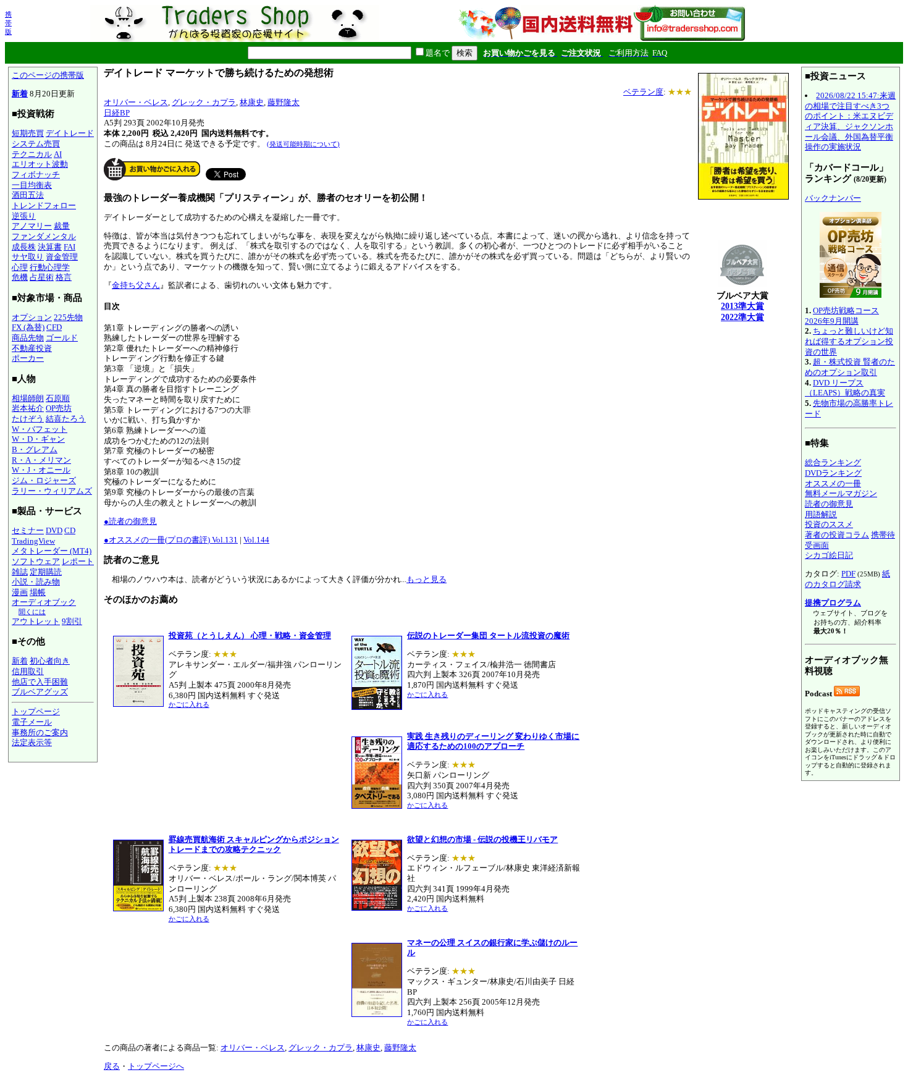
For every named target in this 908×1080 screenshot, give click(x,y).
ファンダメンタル (44, 236)
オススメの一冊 (833, 483)
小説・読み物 (36, 581)
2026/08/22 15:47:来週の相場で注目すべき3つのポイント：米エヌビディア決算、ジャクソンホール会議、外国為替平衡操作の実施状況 (850, 121)
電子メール (32, 722)
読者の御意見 (829, 503)
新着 (20, 93)
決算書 (50, 246)
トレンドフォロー (44, 205)
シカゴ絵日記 (829, 555)
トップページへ (156, 1066)
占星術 (42, 277)
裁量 (62, 225)
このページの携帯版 (48, 75)
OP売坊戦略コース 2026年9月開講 (842, 316)
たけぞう (28, 418)
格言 (64, 277)
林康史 (252, 102)
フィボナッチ (36, 174)
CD (69, 530)
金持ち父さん (136, 285)
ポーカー (28, 358)
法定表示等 (32, 742)
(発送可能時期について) (303, 144)
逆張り (24, 216)
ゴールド (62, 337)
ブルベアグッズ (40, 691)
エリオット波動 (40, 164)
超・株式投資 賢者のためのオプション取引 (850, 367)
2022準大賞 (742, 317)
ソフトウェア (36, 561)
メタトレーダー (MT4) (51, 550)
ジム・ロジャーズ (44, 480)
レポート (78, 561)
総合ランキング (833, 462)
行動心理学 (50, 267)
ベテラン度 (643, 91)
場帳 (38, 592)
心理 (20, 267)
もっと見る (426, 579)
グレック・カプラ (204, 102)
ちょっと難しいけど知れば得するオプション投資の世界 (849, 341)
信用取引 (28, 671)
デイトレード (70, 133)
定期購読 (46, 571)
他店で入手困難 (40, 681)
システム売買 (36, 143)
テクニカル (32, 154)
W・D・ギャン (38, 439)
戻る (112, 1066)
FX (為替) (28, 327)
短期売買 (28, 133)
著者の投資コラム (837, 534)
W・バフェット (39, 429)
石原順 (58, 398)
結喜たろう (66, 418)
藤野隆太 (283, 102)
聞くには (32, 611)
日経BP (117, 112)
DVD (54, 530)
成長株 (24, 246)
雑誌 (20, 571)
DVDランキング (833, 473)
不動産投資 (32, 348)
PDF (848, 573)
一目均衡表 (32, 185)
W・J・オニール (41, 470)
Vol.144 (256, 539)
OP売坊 (59, 408)
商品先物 (28, 337)
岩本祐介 (28, 408)
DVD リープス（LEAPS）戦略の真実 (845, 388)
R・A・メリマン (41, 460)
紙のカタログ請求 (847, 579)
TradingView (33, 541)
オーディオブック (44, 602)
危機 (20, 277)
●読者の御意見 (130, 521)
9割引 (72, 621)
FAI (69, 246)
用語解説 (821, 514)
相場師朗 (28, 398)
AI (58, 154)
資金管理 (62, 256)
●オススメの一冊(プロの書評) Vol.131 (171, 539)
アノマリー (32, 225)
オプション (32, 317)
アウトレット (36, 621)
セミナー (28, 530)
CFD (54, 327)
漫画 (20, 592)
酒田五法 (28, 195)
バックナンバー (833, 198)
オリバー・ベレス (136, 102)
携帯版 (8, 23)
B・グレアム (34, 449)
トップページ (36, 711)
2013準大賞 (742, 306)
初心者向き (50, 660)
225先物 (68, 317)
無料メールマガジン (841, 493)
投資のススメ (829, 524)
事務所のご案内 (40, 732)
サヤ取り (28, 256)
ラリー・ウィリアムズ (52, 491)
